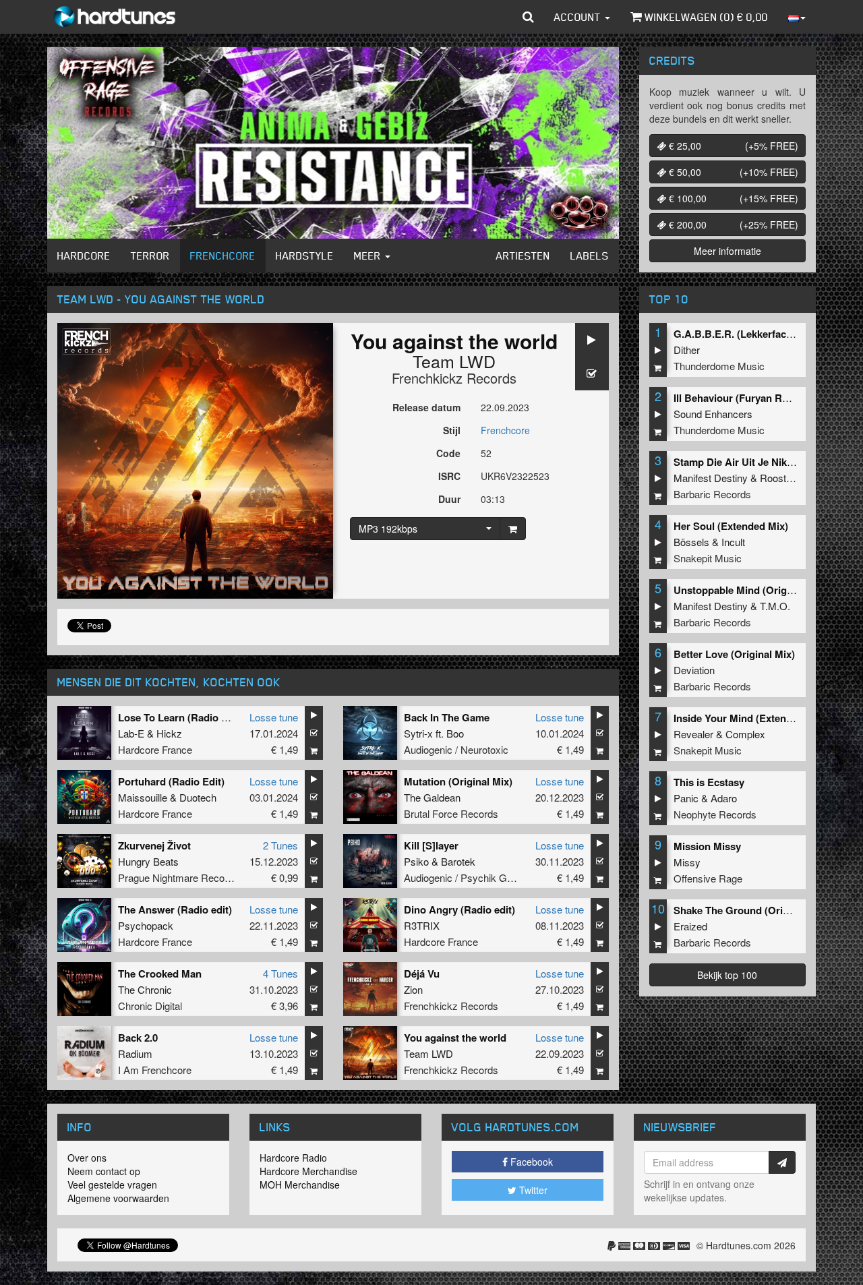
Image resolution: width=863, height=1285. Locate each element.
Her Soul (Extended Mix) (731, 525)
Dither (687, 349)
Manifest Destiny (711, 478)
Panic (686, 798)
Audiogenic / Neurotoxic (456, 749)
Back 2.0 (138, 1037)
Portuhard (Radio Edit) (171, 781)
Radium (135, 1053)
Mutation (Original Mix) (458, 781)
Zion (413, 989)
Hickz (169, 733)
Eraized (690, 926)
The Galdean (432, 797)
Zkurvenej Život (154, 845)
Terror (150, 255)
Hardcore (84, 255)
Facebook (530, 1161)
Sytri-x (418, 733)
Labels (589, 255)
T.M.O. (775, 606)
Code (448, 453)
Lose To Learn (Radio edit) (180, 717)
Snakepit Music (708, 558)
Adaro (724, 798)
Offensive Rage (708, 878)
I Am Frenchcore (154, 1070)
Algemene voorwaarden (118, 1198)
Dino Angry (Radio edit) (459, 909)
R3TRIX (422, 925)
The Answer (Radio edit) (175, 909)
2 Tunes (280, 845)
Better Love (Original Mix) (734, 654)
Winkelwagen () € (705, 17)
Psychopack (145, 925)
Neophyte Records (715, 814)
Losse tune (273, 717)
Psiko (416, 861)
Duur (449, 499)
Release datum (426, 407)
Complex (745, 734)
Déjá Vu (422, 973)
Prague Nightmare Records (178, 877)
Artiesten (523, 255)
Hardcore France (155, 749)
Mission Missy (707, 846)
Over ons (87, 1157)
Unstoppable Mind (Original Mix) (750, 589)
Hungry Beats (148, 861)
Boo (455, 733)
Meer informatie (727, 251)
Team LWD (454, 361)
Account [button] (578, 17)
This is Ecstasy (709, 782)
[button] (528, 17)
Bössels (691, 542)
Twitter (531, 1190)
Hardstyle (305, 255)
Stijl (451, 430)
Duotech (197, 797)
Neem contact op (103, 1171)
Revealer (693, 734)
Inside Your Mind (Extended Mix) (750, 718)
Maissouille (142, 797)
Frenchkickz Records (454, 378)
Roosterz (780, 478)
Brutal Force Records (451, 813)
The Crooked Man (160, 973)
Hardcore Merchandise (308, 1171)
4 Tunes (280, 973)
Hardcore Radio (293, 1157)
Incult (733, 542)
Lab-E (131, 733)
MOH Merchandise (300, 1184)
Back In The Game (446, 717)
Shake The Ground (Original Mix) (751, 910)
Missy (687, 862)
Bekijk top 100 (727, 975)
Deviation (694, 670)
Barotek (458, 861)
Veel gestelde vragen (112, 1184)
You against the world (455, 1037)
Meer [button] (369, 255)
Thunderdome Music (719, 366)
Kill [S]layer (431, 845)
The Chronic (145, 989)
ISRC (449, 476)
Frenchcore (223, 255)
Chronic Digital (150, 1005)
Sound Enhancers (713, 414)
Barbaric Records (712, 494)
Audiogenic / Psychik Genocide (472, 877)
